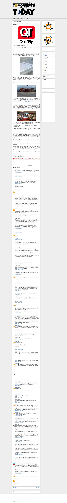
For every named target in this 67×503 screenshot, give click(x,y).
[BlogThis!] (29, 165)
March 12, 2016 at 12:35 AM (19, 410)
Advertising (26, 18)
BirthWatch (44, 55)
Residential (44, 67)
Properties (44, 66)
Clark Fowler (17, 325)
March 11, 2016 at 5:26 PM (18, 402)
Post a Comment (16, 483)
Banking (44, 54)
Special (44, 70)
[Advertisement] (48, 107)
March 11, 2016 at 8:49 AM (18, 302)
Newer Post (15, 487)
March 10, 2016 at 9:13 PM (18, 228)
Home (14, 18)
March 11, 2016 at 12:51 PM (19, 375)
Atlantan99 (16, 304)
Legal (22, 18)
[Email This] (28, 165)
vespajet (16, 424)
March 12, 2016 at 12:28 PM (19, 422)
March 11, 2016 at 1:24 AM (18, 274)
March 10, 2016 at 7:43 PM (18, 176)
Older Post (38, 487)
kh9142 (16, 208)
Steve (16, 363)
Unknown (16, 404)
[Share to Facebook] (30, 165)
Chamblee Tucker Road (17, 102)
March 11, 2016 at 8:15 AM (18, 294)
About (18, 18)
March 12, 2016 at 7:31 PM (18, 437)
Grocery (44, 64)
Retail (43, 69)
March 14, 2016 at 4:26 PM (18, 473)
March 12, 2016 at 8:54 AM (18, 415)
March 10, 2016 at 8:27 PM (18, 189)
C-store (44, 58)
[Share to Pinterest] (31, 165)
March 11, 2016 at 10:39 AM (19, 349)
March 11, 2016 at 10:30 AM (19, 339)
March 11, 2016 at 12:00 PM (19, 367)
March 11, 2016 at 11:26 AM (19, 361)
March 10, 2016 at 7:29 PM (18, 172)
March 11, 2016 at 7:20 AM (18, 290)
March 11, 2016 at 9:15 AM (18, 312)
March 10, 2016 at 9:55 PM (18, 239)
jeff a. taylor (16, 412)
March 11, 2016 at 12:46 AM (19, 269)
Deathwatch (44, 61)
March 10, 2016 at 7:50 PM (18, 183)
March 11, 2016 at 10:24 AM (19, 335)
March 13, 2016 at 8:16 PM (18, 454)
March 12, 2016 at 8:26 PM (18, 441)
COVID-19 (44, 60)
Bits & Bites (44, 57)
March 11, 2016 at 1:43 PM (18, 385)
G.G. (15, 462)
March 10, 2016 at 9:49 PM (18, 232)
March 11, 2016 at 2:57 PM (18, 397)
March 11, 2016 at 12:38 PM (19, 371)
